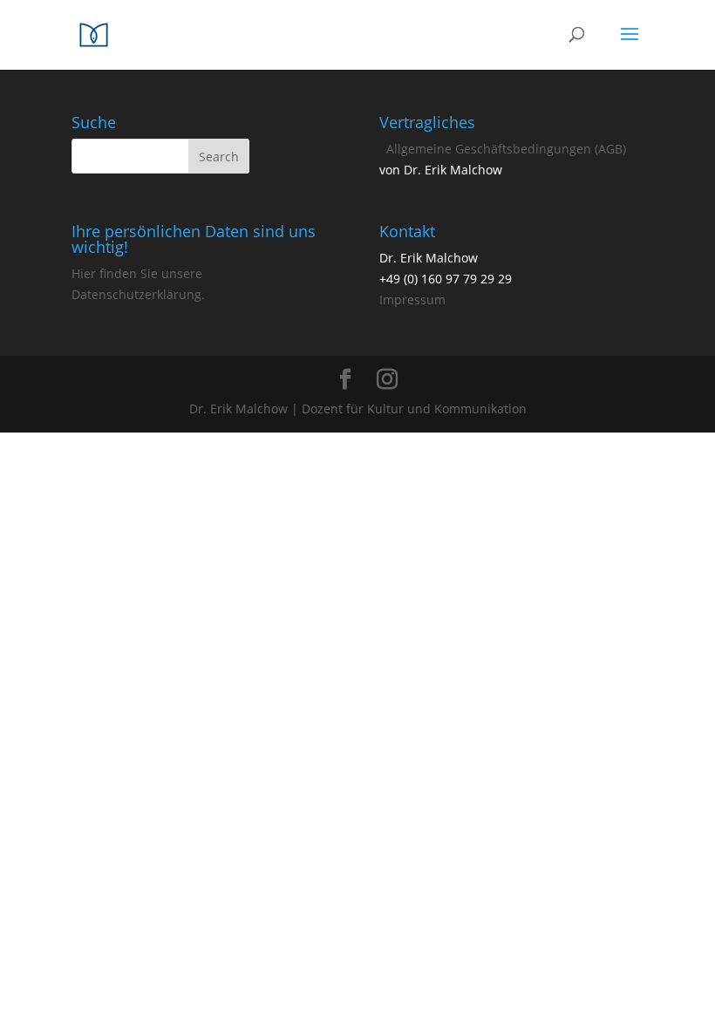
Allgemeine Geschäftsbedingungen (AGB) (506, 148)
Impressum (412, 299)
